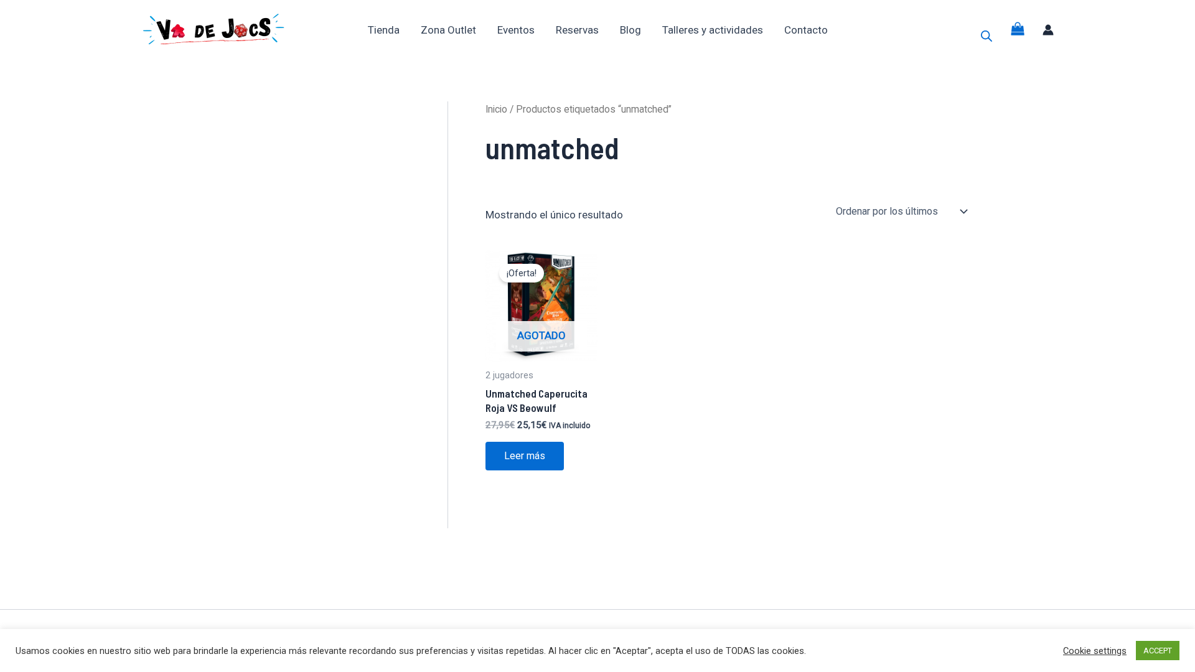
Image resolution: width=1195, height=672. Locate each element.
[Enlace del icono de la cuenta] (1048, 29)
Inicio (496, 109)
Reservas (577, 30)
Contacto (806, 30)
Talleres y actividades (712, 30)
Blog (630, 30)
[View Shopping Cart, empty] (1017, 29)
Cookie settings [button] (1095, 650)
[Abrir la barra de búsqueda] (986, 36)
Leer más (524, 456)
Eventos (516, 30)
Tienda (384, 30)
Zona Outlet (448, 30)
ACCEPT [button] (1157, 650)
